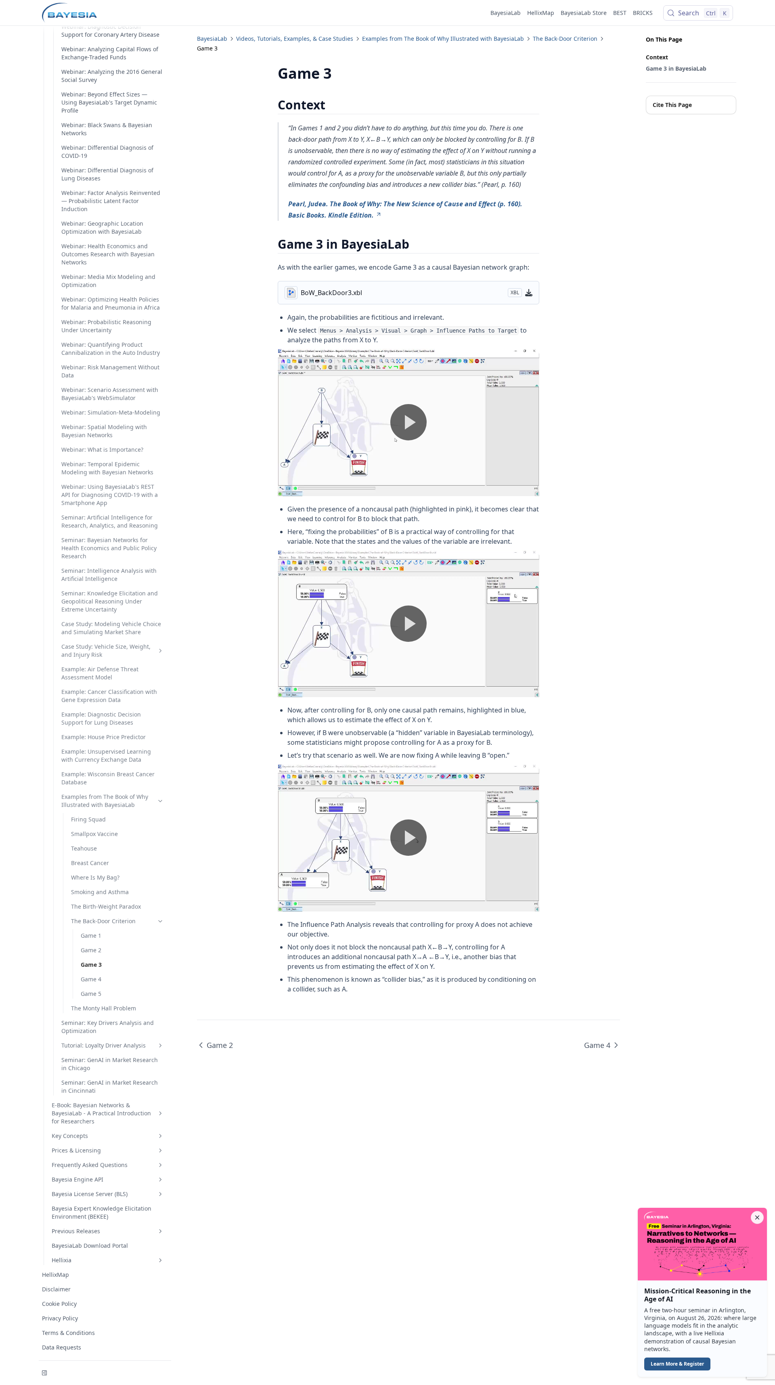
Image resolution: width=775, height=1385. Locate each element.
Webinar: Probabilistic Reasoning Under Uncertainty (106, 326)
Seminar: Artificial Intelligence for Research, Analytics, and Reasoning (109, 521)
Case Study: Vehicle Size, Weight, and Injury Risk (106, 650)
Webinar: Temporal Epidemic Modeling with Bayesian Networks (107, 468)
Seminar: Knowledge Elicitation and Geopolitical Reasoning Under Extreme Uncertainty (109, 601)
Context (657, 57)
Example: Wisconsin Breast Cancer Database (108, 778)
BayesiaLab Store (584, 13)
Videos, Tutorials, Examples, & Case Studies (294, 38)
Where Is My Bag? (95, 877)
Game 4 (91, 979)
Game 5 (91, 993)
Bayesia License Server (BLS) (90, 1194)
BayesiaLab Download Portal (90, 1245)
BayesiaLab (505, 13)
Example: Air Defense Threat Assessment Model (99, 673)
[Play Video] (408, 422)
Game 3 (91, 964)
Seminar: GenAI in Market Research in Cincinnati (109, 1086)
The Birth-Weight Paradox (106, 906)
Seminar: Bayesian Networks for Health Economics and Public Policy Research (109, 548)
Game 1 (91, 935)
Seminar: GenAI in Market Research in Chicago (109, 1064)
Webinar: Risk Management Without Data (110, 371)
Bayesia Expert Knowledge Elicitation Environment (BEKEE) (101, 1212)
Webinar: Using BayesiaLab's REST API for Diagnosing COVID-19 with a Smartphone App (109, 495)
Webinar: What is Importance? (102, 449)
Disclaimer (56, 1289)
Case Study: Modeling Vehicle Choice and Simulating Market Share (111, 628)
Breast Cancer (90, 863)
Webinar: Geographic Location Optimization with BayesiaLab (102, 227)
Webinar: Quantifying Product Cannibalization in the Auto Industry (110, 348)
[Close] (757, 1217)
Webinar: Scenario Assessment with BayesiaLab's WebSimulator (109, 394)
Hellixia (61, 1260)
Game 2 (91, 950)
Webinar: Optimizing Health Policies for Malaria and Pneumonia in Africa (110, 303)
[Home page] (69, 13)
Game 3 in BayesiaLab (676, 68)
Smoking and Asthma (100, 892)
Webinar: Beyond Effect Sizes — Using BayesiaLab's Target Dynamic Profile (109, 102)
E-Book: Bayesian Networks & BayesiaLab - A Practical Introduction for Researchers (101, 1113)
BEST (619, 13)
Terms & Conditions (68, 1333)
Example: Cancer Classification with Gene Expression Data (109, 696)
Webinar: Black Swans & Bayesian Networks (106, 129)
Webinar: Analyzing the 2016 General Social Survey (111, 76)
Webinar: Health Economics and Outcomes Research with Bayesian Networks (108, 254)
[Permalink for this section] (332, 104)
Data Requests (61, 1347)
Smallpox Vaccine (94, 834)
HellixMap (540, 13)
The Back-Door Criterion (103, 921)
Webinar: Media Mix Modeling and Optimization (108, 281)
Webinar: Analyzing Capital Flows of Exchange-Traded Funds (109, 53)
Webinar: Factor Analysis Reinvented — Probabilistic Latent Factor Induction (110, 201)
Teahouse (84, 848)
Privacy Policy (60, 1318)
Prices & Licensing (76, 1150)
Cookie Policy (59, 1303)
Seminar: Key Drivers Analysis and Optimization (107, 1027)
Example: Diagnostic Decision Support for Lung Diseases (101, 718)
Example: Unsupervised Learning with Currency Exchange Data (106, 755)
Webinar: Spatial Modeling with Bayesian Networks (104, 431)
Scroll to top (659, 120)
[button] (702, 1292)
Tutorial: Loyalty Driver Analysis (103, 1045)
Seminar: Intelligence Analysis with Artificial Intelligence (109, 574)
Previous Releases (76, 1231)
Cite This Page (672, 105)
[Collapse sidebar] (44, 1373)
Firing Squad (88, 819)
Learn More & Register (677, 1363)
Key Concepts (70, 1136)
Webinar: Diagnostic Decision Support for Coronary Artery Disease (110, 30)
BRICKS (643, 13)
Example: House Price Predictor (103, 737)
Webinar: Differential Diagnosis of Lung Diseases (107, 174)
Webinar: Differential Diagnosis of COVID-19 (107, 151)
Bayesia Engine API (77, 1179)
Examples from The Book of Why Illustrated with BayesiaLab (104, 801)
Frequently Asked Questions (90, 1165)
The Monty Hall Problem (103, 1008)
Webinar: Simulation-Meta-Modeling (110, 412)
